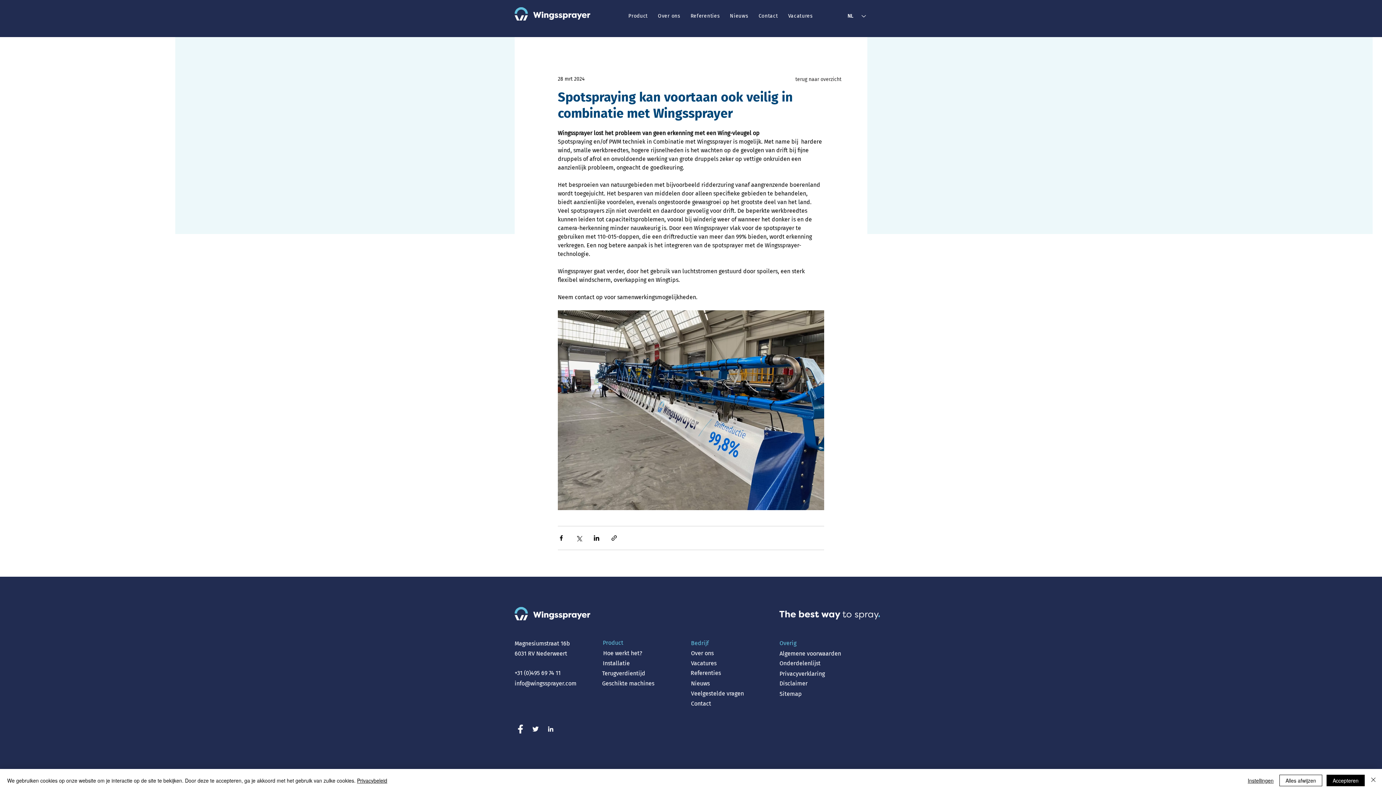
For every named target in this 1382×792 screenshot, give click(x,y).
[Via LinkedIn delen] (596, 538)
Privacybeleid (372, 780)
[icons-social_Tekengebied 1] (520, 729)
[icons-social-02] (535, 729)
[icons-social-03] (550, 729)
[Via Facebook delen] (561, 538)
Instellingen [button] (1261, 780)
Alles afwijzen (1301, 780)
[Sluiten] (1373, 780)
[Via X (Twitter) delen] (578, 538)
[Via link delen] (614, 538)
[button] (638, 16)
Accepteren (1346, 780)
